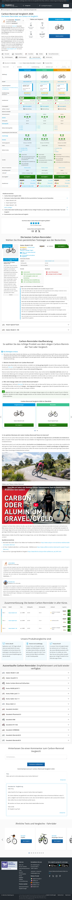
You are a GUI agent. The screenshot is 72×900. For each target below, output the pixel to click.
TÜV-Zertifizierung (23, 881)
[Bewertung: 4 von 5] (38, 223)
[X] (39, 231)
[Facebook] (36, 231)
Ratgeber (21, 877)
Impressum (68, 895)
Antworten (63, 780)
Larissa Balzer (11, 563)
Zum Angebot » (27, 176)
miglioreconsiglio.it (36, 878)
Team (20, 870)
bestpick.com (35, 886)
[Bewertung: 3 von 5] (36, 223)
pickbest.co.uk (35, 884)
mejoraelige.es (35, 882)
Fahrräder (20, 9)
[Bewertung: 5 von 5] (41, 223)
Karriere (21, 872)
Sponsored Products (23, 886)
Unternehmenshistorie (24, 868)
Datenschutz (61, 895)
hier (50, 873)
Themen (21, 879)
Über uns (21, 864)
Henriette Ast (11, 582)
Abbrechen (49, 764)
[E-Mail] (33, 231)
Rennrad (14, 26)
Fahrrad (10, 367)
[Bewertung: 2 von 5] (33, 223)
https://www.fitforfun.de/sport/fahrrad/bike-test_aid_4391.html (44, 551)
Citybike (23, 837)
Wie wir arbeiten (23, 866)
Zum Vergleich (26, 841)
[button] (35, 430)
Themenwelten (22, 874)
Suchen (66, 5)
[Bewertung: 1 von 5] (31, 223)
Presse (20, 875)
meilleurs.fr (35, 880)
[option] (20, 839)
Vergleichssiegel (23, 888)
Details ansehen (59, 36)
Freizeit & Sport (14, 9)
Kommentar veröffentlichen (36, 764)
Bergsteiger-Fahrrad (57, 837)
